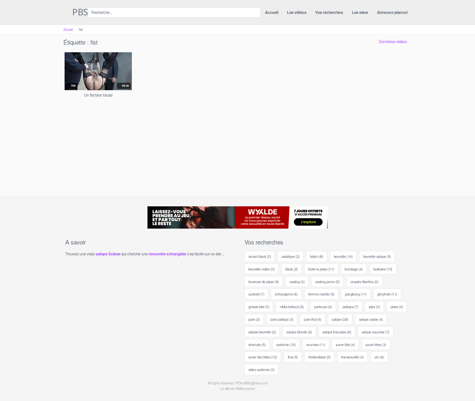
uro (379, 356)
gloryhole (387, 293)
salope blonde (299, 331)
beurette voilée (261, 268)
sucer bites (375, 344)
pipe (374, 306)
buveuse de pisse (263, 281)
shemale (257, 344)
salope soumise (375, 331)
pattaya (350, 306)
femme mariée (321, 293)
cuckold (256, 293)
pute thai (312, 319)
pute (254, 319)
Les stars (360, 12)
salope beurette (262, 331)
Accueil (271, 12)
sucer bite (345, 344)
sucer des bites (262, 356)
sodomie (286, 344)
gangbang (356, 293)
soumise (315, 344)
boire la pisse (321, 268)
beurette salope (377, 256)
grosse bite (258, 306)
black (291, 268)
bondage (354, 268)
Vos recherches (329, 12)
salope (340, 319)
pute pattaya (281, 319)
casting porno (327, 281)
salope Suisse (107, 254)
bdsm (316, 256)
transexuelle (352, 356)
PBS (79, 12)
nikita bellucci (292, 306)
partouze (323, 306)
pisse (397, 306)
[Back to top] (462, 385)
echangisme (286, 293)
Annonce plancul (392, 12)
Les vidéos (296, 12)
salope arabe (371, 319)
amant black (259, 256)
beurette (343, 256)
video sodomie (261, 369)
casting (297, 281)
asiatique (291, 256)
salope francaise (336, 331)
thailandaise (319, 356)
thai (293, 356)
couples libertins (364, 281)
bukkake (382, 268)
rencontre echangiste (167, 254)
